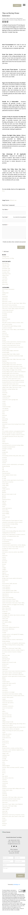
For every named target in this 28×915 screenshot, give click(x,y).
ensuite (4, 454)
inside (3, 553)
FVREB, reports (6, 489)
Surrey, (4, 772)
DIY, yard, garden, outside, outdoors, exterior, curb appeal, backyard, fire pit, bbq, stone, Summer (13, 436)
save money (5, 713)
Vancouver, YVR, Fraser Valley (9, 806)
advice (4, 294)
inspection (4, 555)
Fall (3, 468)
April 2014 (4, 282)
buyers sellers (5, 336)
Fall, (3, 469)
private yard (5, 664)
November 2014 (6, 270)
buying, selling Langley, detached (10, 350)
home (3, 506)
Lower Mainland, (6, 588)
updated (4, 786)
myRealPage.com (16, 884)
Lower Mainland (6, 587)
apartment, (5, 299)
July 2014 (4, 277)
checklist (4, 391)
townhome (5, 781)
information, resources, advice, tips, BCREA (12, 552)
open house (5, 625)
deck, (3, 413)
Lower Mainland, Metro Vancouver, (10, 592)
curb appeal (5, 408)
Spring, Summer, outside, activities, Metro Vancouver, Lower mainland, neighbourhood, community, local (13, 749)
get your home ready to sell (9, 494)
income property (6, 543)
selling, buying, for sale (7, 722)
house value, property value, (9, 527)
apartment (5, 298)
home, (3, 515)
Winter (4, 821)
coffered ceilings (6, 396)
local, (3, 581)
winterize (4, 823)
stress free (5, 760)
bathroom (4, 320)
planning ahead (6, 659)
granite (4, 496)
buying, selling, (5, 352)
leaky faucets (5, 574)
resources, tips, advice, (8, 702)
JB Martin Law (13, 200)
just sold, (4, 562)
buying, (4, 340)
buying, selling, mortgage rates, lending (11, 370)
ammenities (5, 296)
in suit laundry (5, 541)
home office (5, 510)
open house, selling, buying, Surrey (10, 627)
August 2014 (5, 275)
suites (3, 764)
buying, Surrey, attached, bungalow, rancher (13, 380)
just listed (4, 560)
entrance (4, 457)
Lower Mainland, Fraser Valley (9, 590)
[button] (17, 5)
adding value (5, 293)
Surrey (4, 771)
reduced (4, 687)
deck (3, 412)
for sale (4, 476)
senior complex (6, 736)
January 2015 (5, 266)
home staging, (5, 513)
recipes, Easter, (6, 681)
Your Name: (5, 209)
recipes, (4, 680)
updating (4, 793)
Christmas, (4, 392)
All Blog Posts (5, 256)
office (3, 624)
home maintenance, (7, 508)
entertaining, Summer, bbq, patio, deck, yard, (13, 455)
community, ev (5, 398)
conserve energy (6, 406)
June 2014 (4, 279)
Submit (21, 247)
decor (3, 417)
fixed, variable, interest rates (9, 475)
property (4, 666)
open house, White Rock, (8, 629)
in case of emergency (7, 539)
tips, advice (23, 19)
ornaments (5, 630)
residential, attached (7, 701)
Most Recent (5, 263)
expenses (4, 461)
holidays (4, 504)
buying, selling (5, 349)
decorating (5, 419)
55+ (3, 291)
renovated (4, 688)
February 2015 (5, 265)
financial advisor (6, 473)
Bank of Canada (6, 319)
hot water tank (6, 517)
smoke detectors (6, 737)
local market (5, 580)
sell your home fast (7, 715)
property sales (6, 667)
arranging (4, 314)
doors (3, 440)
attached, (4, 317)
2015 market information (8, 289)
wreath (4, 825)
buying (4, 338)
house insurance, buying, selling (13, 19)
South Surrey (5, 741)
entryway (4, 459)
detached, (4, 422)
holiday (4, 503)
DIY (3, 429)
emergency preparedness (8, 447)
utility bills (4, 795)
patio (3, 653)
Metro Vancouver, (6, 609)
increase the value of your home (10, 548)
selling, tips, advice (6, 734)
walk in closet (5, 809)
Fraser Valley (5, 483)
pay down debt (6, 655)
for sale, (4, 478)
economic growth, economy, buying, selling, (13, 445)
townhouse (5, 783)
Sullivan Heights (6, 765)
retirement (5, 704)
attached (4, 315)
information (5, 550)
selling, (3, 720)
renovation (5, 690)
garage (4, 490)
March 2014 (5, 284)
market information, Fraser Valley (10, 601)
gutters (4, 497)
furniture (4, 487)
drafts (3, 441)
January (4, 559)
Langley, (4, 569)
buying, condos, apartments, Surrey (11, 345)
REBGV (4, 678)
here (3, 191)
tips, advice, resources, (8, 778)
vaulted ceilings (6, 807)
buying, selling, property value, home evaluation (14, 371)
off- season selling (6, 622)
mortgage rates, (6, 613)
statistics (4, 757)
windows (4, 820)
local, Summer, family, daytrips (9, 583)
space (3, 744)
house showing (6, 525)
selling (3, 718)
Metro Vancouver (6, 608)
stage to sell (5, 753)
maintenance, (5, 596)
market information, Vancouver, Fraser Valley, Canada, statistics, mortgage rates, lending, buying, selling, (13, 604)
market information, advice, (9, 599)
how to (4, 538)
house (3, 518)
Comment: (5, 224)
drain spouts (5, 443)
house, (4, 529)
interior (4, 557)
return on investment (7, 708)
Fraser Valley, (5, 485)
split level (4, 746)
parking (4, 646)
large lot (4, 573)
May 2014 (4, 281)
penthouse (5, 657)
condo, (4, 403)
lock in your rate (6, 585)
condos (4, 405)
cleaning (4, 394)
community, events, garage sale (10, 399)
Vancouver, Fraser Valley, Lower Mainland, (12, 804)
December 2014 (6, 268)
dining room (5, 427)
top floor (4, 779)
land (3, 566)
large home (5, 571)
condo (4, 401)
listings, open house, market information (12, 578)
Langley (4, 567)
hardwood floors (6, 499)
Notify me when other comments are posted (14, 242)
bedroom (4, 333)
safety (3, 711)
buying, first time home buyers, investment (12, 347)
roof (3, 709)
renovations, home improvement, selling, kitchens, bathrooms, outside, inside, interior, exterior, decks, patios (13, 695)
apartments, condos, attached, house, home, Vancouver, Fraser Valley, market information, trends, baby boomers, (13, 308)
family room (5, 471)
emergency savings (7, 448)
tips (3, 774)
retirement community (7, 706)
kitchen (4, 564)
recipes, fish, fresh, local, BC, (9, 683)
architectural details (7, 312)
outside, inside (5, 638)
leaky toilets (5, 576)
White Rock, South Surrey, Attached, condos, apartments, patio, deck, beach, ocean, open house (13, 816)
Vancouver (5, 802)
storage (4, 758)
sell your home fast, (7, 716)
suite (3, 762)
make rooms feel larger (7, 597)
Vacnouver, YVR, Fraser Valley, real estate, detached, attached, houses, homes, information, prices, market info (12, 798)
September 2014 (6, 273)
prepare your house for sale (9, 662)
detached (4, 420)
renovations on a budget (8, 692)
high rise (4, 501)
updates (4, 792)
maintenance (5, 594)
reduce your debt (6, 685)
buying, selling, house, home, (9, 363)
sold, (3, 739)
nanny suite (5, 618)
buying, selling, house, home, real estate (12, 364)
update (4, 785)
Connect (17, 5)
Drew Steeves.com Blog (8, 258)
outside (4, 632)
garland (4, 492)
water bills (4, 811)
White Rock (5, 813)
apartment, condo (6, 301)
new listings (5, 620)
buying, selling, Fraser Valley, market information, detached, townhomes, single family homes (12, 355)
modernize (4, 611)
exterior (4, 462)
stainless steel (5, 755)
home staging (5, 511)
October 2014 (5, 272)
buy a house (5, 335)
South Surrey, (5, 743)
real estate (5, 669)
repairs (4, 699)
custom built (5, 410)
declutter (4, 415)
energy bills (5, 452)
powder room (5, 660)
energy (4, 450)
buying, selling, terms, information (10, 373)
